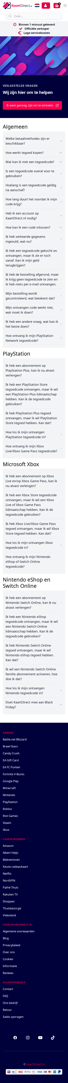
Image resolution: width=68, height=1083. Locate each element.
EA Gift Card (11, 760)
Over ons (9, 952)
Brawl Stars (10, 746)
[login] (46, 5)
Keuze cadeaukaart (15, 867)
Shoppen (9, 901)
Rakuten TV (10, 894)
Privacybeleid (11, 945)
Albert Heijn (10, 853)
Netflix (7, 873)
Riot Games (10, 816)
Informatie (10, 966)
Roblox (7, 809)
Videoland (9, 915)
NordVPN (9, 880)
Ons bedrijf (10, 1003)
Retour (7, 1010)
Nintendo (9, 795)
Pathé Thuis (10, 887)
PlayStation (10, 802)
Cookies (8, 959)
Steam (7, 823)
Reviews (8, 973)
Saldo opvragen (13, 1017)
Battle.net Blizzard (15, 739)
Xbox (6, 830)
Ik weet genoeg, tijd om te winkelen (29, 105)
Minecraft (9, 788)
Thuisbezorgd (12, 908)
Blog (6, 938)
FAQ (5, 996)
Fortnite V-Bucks (13, 774)
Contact (8, 989)
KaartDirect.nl (35, 1064)
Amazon (8, 846)
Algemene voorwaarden (19, 931)
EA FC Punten (11, 767)
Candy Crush (11, 753)
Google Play (10, 781)
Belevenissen (11, 860)
